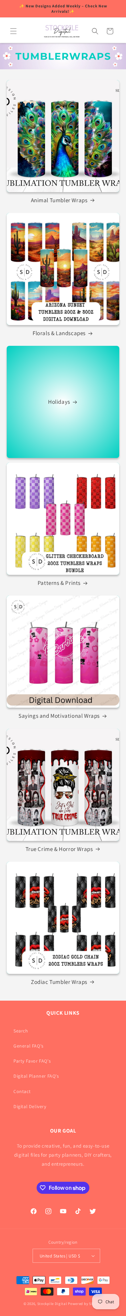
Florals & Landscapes (59, 333)
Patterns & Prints (59, 583)
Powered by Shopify (85, 1303)
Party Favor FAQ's (32, 1061)
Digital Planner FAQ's (36, 1076)
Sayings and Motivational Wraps (59, 715)
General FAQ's (28, 1046)
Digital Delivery (29, 1106)
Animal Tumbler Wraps (59, 200)
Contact (22, 1091)
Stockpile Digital (52, 1303)
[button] (13, 31)
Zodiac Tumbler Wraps (59, 982)
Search (20, 1031)
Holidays (59, 402)
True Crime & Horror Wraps (59, 849)
